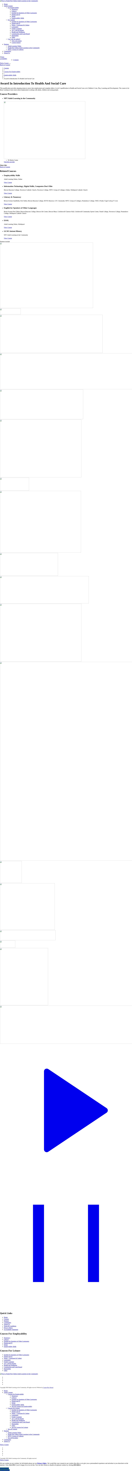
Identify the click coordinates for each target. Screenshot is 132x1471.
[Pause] (66, 1309)
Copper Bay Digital (48, 1387)
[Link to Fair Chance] (41, 418)
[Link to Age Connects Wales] (7, 947)
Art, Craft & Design (18, 30)
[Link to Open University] (40, 552)
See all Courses (12, 1429)
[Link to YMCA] (10, 314)
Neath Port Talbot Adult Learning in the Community (24, 48)
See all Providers (13, 1438)
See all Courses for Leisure (20, 1427)
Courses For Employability (12, 71)
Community (7, 51)
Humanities (15, 35)
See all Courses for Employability (22, 1406)
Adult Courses (8, 6)
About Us (7, 53)
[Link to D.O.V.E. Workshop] (28, 939)
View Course (8, 182)
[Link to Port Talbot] (44, 603)
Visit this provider (9, 162)
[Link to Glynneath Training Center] (27, 929)
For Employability (13, 7)
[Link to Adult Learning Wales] (24, 1005)
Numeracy (15, 9)
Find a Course (4, 63)
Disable (6, 1468)
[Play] (66, 1176)
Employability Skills (18, 18)
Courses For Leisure (10, 1350)
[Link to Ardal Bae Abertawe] (51, 352)
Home (6, 4)
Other (13, 37)
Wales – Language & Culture (20, 25)
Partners (6, 44)
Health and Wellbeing (18, 32)
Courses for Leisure (14, 1408)
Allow (2, 1468)
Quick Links (6, 1313)
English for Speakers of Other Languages (24, 13)
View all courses (17, 41)
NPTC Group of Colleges (15, 49)
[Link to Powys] (40, 477)
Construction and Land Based (21, 34)
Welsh (13, 16)
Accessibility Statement (11, 1329)
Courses (6, 68)
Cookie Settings (5, 1470)
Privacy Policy (8, 1328)
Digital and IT (16, 14)
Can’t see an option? (14, 39)
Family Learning (17, 28)
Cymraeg (16, 60)
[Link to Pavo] (14, 490)
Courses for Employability (16, 1394)
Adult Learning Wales (14, 46)
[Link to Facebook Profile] (40, 661)
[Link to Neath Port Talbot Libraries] (11, 882)
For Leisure (11, 20)
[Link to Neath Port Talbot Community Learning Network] (29, 575)
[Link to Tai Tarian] (46, 307)
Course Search (16, 42)
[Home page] (19, 1)
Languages (15, 27)
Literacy (14, 11)
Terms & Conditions (10, 1326)
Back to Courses (5, 65)
